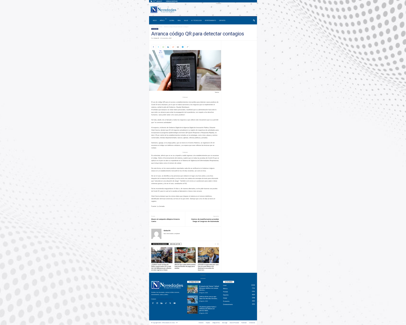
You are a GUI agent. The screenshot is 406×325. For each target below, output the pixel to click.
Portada (225, 292)
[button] (254, 20)
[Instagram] (158, 303)
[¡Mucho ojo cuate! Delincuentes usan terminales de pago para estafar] (185, 255)
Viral (179, 20)
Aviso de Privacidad (234, 322)
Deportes (222, 20)
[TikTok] (166, 303)
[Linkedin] (168, 47)
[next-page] (218, 244)
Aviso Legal (224, 322)
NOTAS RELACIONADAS (160, 244)
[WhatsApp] (163, 47)
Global (171, 20)
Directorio (201, 322)
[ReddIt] (173, 47)
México (162, 20)
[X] (158, 47)
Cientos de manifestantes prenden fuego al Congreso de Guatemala (205, 220)
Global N (156, 38)
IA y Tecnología (196, 20)
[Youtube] (175, 303)
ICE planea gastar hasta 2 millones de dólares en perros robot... (207, 308)
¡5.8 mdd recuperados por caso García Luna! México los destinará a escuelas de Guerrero (208, 267)
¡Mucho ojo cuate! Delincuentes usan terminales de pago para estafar (185, 266)
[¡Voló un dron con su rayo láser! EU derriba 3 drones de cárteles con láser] (192, 300)
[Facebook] (153, 47)
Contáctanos (252, 322)
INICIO (155, 20)
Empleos (208, 322)
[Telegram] (182, 47)
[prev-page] (215, 244)
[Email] (178, 47)
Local (224, 285)
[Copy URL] (187, 47)
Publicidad (244, 322)
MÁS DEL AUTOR (175, 244)
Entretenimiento (210, 20)
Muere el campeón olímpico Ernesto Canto (165, 220)
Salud (186, 20)
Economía (159, 26)
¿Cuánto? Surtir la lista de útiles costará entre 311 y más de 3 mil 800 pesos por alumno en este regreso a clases (161, 267)
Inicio (152, 26)
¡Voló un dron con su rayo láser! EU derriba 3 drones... (208, 297)
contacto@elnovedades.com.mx (164, 299)
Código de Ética (216, 322)
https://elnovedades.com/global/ (172, 233)
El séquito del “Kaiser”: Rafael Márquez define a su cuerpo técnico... (209, 288)
